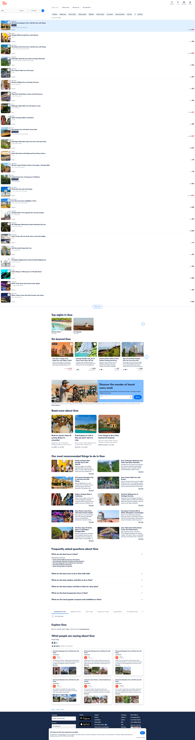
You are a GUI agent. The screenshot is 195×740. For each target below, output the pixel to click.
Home (53, 709)
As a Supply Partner (135, 717)
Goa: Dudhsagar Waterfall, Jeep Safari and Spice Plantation (68, 561)
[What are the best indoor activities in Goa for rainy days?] (142, 586)
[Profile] (190, 2)
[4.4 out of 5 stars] (56, 646)
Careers (123, 719)
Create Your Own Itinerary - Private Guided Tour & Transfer (97, 680)
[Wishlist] (172, 2)
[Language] (184, 2)
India (58, 709)
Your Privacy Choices (100, 724)
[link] (97, 26)
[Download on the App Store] (85, 724)
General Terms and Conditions (102, 727)
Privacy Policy (98, 722)
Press (122, 724)
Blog (122, 722)
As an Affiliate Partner (136, 722)
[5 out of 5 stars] (66, 654)
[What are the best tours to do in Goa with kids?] (142, 573)
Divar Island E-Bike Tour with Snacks (62, 564)
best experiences (84, 629)
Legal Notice (97, 719)
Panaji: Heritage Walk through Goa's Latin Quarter (66, 559)
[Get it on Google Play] (85, 718)
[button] (97, 26)
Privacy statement (55, 405)
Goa (67, 629)
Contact (96, 717)
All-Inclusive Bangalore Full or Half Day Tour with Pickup (68, 563)
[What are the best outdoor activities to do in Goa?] (142, 580)
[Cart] (178, 2)
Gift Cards (123, 727)
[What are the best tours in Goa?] (142, 554)
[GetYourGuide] (4, 3)
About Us (123, 717)
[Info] (59, 17)
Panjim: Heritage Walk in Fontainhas (62, 566)
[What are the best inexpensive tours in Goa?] (142, 593)
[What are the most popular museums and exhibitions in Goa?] (142, 599)
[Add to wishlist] (8, 22)
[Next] (143, 324)
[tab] (59, 612)
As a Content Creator (136, 719)
